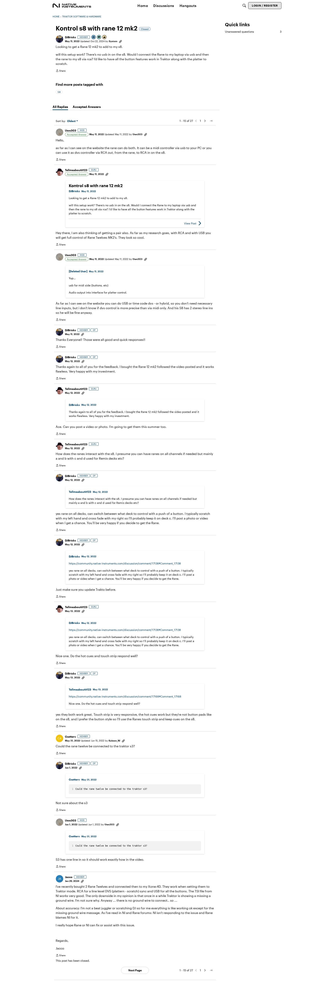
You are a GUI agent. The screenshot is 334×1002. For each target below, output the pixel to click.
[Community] (72, 5)
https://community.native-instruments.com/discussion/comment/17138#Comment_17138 (125, 563)
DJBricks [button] (70, 37)
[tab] (60, 107)
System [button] (113, 41)
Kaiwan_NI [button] (114, 740)
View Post (190, 223)
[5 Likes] (104, 37)
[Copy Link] (120, 41)
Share (61, 71)
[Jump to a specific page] (211, 121)
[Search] (244, 5)
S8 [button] (59, 92)
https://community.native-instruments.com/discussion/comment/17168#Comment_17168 (125, 696)
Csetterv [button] (70, 736)
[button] (59, 39)
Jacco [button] (68, 877)
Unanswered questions (253, 31)
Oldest (71, 121)
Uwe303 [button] (70, 130)
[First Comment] (99, 37)
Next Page (135, 970)
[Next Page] (205, 121)
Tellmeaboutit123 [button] (76, 170)
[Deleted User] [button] (78, 271)
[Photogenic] (93, 37)
